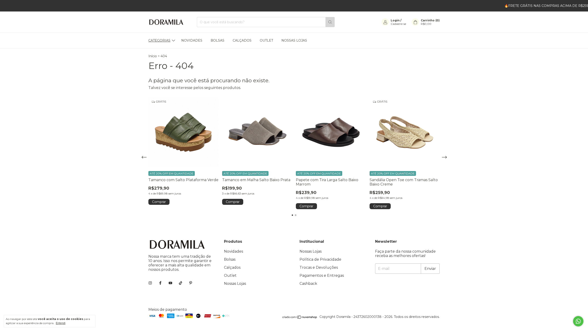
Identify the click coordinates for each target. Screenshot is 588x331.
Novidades (191, 40)
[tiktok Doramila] (180, 283)
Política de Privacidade (320, 259)
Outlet (266, 40)
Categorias (159, 40)
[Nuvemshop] (300, 318)
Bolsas (217, 40)
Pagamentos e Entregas (322, 275)
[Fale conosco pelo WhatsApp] (578, 321)
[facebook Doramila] (160, 283)
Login (395, 20)
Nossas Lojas (294, 40)
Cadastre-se (398, 24)
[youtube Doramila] (170, 283)
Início (152, 56)
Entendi (60, 323)
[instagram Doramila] (150, 283)
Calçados (242, 40)
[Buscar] (330, 22)
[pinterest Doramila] (190, 283)
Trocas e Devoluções (319, 267)
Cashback (308, 283)
